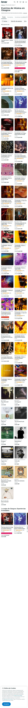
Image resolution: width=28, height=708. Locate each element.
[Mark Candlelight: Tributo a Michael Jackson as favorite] (12, 142)
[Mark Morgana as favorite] (12, 428)
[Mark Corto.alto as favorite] (25, 448)
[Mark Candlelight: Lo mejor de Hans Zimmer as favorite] (25, 187)
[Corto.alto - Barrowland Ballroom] (21, 452)
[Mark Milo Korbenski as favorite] (12, 488)
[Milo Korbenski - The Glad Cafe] (7, 493)
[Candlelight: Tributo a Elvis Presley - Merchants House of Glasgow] (21, 237)
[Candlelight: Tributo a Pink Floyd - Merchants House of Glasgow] (7, 259)
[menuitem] (3, 17)
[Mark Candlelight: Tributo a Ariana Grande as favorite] (12, 165)
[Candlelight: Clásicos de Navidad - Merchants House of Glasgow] (7, 80)
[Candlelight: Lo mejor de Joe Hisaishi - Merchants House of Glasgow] (21, 304)
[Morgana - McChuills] (7, 432)
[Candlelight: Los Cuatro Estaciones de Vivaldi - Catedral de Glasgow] (21, 124)
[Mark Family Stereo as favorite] (25, 428)
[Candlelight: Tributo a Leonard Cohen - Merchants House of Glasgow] (21, 281)
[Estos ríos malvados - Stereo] (21, 472)
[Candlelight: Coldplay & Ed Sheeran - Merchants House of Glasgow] (7, 281)
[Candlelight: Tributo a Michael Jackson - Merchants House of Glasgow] (7, 147)
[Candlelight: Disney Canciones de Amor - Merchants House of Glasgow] (7, 304)
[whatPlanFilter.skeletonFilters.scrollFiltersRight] (27, 17)
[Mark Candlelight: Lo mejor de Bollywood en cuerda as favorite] (25, 366)
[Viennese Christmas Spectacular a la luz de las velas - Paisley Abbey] (21, 80)
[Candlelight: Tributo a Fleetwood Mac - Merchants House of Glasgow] (7, 124)
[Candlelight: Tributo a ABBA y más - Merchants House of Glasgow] (7, 214)
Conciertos (10, 17)
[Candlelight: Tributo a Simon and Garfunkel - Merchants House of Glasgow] (21, 169)
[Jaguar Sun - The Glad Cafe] (7, 452)
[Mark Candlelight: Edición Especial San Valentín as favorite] (25, 323)
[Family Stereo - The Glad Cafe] (21, 432)
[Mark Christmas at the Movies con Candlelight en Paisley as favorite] (25, 210)
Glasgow (3, 5)
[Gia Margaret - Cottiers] (21, 393)
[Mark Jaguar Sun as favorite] (12, 448)
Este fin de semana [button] (16, 21)
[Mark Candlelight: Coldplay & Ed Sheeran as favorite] (12, 277)
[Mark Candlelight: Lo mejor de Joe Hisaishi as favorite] (25, 299)
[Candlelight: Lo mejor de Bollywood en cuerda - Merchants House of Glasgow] (21, 371)
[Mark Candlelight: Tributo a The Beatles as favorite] (12, 366)
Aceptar (6, 704)
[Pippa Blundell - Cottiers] (7, 393)
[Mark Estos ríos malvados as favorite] (25, 467)
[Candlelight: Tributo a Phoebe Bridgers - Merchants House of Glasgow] (21, 348)
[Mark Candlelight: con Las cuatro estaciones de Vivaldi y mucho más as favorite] (12, 187)
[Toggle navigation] (26, 2)
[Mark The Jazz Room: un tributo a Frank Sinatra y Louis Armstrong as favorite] (25, 97)
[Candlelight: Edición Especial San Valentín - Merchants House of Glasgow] (21, 327)
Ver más (25, 13)
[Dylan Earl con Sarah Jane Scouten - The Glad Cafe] (7, 472)
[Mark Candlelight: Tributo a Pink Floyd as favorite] (12, 255)
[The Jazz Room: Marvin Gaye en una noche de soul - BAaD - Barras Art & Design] (21, 32)
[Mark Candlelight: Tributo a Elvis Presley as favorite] (25, 232)
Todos (4, 17)
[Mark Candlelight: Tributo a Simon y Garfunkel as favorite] (12, 97)
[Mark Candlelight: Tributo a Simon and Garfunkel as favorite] (25, 165)
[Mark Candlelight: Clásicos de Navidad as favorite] (12, 75)
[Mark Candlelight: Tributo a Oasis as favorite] (12, 232)
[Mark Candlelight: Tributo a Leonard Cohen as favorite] (25, 277)
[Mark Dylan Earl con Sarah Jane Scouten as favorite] (12, 467)
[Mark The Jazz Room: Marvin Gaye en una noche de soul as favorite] (25, 28)
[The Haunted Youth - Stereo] (21, 413)
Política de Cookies (18, 695)
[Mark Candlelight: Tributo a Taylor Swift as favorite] (25, 255)
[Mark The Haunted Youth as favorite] (25, 408)
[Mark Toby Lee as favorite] (12, 408)
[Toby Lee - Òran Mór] (7, 413)
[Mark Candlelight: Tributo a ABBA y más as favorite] (12, 210)
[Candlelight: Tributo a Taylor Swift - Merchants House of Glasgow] (21, 259)
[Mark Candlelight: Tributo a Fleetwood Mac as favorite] (12, 120)
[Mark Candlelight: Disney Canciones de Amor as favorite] (12, 299)
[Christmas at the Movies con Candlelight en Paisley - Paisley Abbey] (21, 214)
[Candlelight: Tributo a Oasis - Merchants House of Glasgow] (7, 237)
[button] (11, 5)
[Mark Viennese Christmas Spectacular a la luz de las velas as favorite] (25, 75)
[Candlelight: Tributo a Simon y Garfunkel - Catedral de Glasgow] (7, 102)
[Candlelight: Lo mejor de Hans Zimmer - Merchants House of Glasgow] (21, 192)
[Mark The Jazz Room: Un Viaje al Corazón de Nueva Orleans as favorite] (25, 49)
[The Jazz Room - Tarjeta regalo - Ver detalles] (7, 32)
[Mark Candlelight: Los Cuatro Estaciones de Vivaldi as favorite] (25, 120)
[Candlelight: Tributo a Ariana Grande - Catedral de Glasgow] (7, 169)
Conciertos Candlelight (21, 17)
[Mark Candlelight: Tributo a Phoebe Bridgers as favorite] (25, 344)
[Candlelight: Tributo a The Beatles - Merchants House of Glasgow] (7, 371)
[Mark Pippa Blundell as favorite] (12, 388)
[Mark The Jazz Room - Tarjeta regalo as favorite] (12, 28)
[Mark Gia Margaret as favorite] (25, 388)
